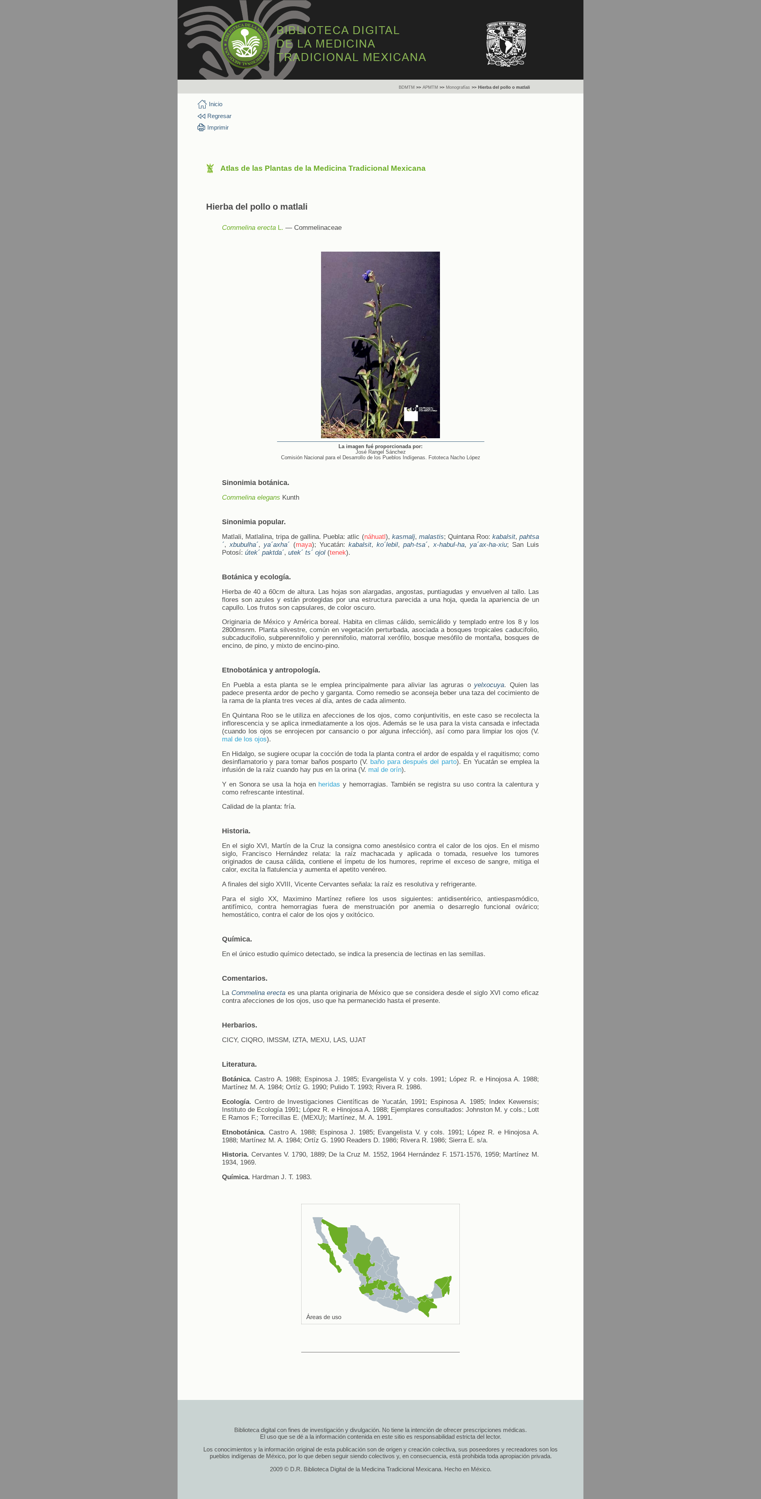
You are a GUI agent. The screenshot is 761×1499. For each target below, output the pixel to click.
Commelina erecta (249, 227)
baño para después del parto (413, 762)
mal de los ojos (244, 739)
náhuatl (375, 536)
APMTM (430, 87)
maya (304, 544)
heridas (329, 784)
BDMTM (407, 87)
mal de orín (385, 769)
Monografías (458, 87)
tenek (338, 552)
